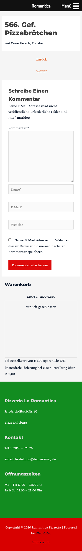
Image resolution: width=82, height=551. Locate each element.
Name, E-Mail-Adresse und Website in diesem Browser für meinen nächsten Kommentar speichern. (40, 246)
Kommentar (18, 128)
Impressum (41, 542)
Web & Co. (43, 533)
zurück (41, 59)
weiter (41, 70)
